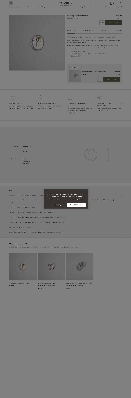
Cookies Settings (56, 205)
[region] (66, 199)
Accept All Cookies (76, 205)
